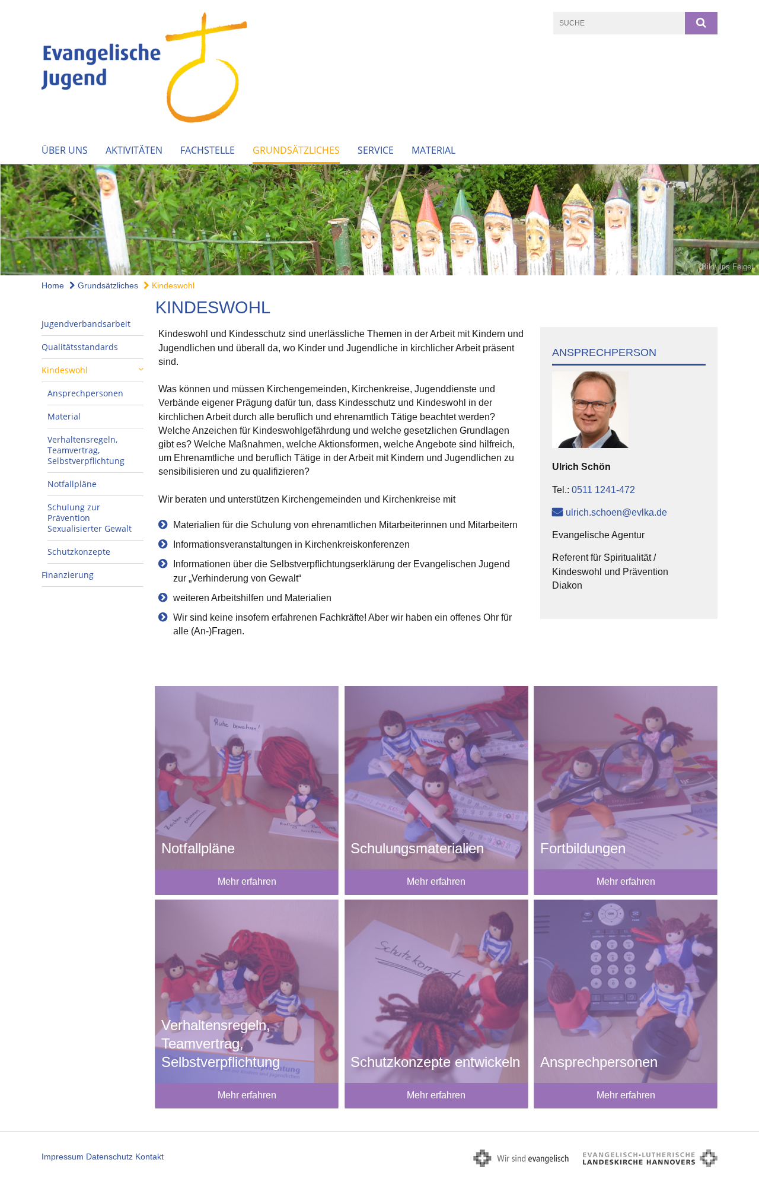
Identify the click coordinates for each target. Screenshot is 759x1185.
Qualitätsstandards (80, 346)
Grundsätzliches (296, 150)
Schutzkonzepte (78, 551)
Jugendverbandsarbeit (86, 323)
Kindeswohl (171, 285)
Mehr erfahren (247, 881)
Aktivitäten (134, 150)
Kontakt (149, 1156)
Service (376, 150)
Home (53, 285)
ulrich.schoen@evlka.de (616, 512)
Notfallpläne (72, 484)
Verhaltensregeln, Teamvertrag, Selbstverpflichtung (86, 450)
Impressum (63, 1156)
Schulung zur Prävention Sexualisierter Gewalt (89, 517)
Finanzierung (68, 574)
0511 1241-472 (603, 490)
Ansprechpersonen (85, 393)
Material (433, 150)
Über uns (65, 150)
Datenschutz (109, 1156)
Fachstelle (207, 150)
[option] (379, 219)
